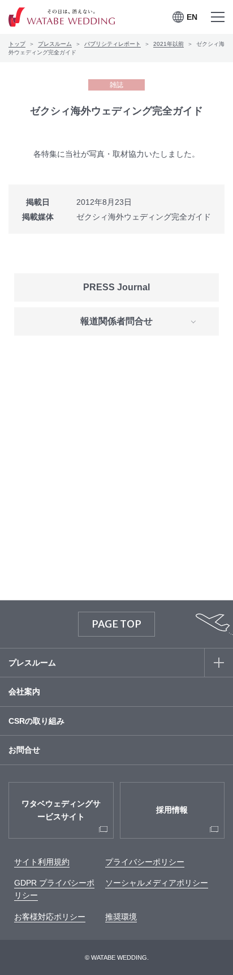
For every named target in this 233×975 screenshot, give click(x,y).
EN (192, 17)
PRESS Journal (116, 287)
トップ (16, 44)
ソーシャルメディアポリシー (156, 882)
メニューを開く (217, 17)
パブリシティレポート (112, 44)
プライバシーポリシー (144, 861)
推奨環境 (121, 916)
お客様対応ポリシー (49, 916)
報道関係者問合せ (116, 321)
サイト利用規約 (42, 861)
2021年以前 (168, 44)
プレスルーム (55, 44)
